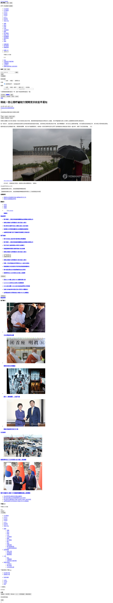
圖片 (5, 39)
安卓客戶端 (7, 573)
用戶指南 (9, 565)
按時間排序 (9, 84)
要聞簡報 (6, 38)
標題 (11, 80)
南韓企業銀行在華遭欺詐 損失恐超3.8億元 (15, 222)
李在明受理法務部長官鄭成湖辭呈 (13, 496)
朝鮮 (5, 31)
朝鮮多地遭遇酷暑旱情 (10, 199)
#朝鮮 (5, 207)
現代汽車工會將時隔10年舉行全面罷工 (14, 245)
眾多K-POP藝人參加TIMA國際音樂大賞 (15, 279)
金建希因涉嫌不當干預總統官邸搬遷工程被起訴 (17, 232)
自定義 (28, 87)
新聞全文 (17, 80)
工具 (5, 556)
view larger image (8, 180)
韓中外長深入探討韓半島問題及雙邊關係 (15, 238)
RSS (5, 60)
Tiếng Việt (6, 526)
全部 (7, 80)
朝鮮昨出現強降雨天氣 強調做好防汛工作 (15, 197)
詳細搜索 (3, 76)
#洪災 (5, 204)
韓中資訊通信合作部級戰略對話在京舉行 (15, 269)
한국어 (5, 517)
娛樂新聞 (6, 47)
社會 (5, 28)
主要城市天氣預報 (9, 61)
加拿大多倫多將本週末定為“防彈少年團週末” (16, 289)
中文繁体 (6, 515)
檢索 (2, 74)
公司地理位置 (10, 567)
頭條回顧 (6, 44)
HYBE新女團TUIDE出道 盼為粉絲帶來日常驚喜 (17, 286)
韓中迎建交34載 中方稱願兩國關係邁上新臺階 (15, 493)
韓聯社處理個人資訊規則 (10, 66)
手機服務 (6, 63)
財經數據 (6, 36)
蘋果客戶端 (7, 574)
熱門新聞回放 (10, 546)
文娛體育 (6, 30)
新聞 (5, 528)
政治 (5, 25)
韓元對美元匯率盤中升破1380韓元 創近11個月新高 (17, 499)
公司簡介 (6, 64)
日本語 (5, 520)
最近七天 (21, 87)
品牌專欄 (6, 549)
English (5, 518)
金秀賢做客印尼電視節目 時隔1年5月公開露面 (16, 292)
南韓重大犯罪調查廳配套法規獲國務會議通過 (16, 229)
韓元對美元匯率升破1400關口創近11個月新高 (16, 225)
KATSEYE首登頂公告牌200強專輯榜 (14, 282)
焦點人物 (6, 34)
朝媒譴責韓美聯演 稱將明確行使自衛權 (14, 248)
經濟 (5, 26)
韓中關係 (6, 33)
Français (6, 524)
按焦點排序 (17, 84)
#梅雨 (5, 206)
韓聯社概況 (7, 562)
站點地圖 (6, 577)
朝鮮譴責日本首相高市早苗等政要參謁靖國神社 (17, 266)
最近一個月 (13, 87)
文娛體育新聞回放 (12, 548)
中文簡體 (3, 512)
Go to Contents (4, 1)
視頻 (5, 41)
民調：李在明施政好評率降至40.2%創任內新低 (16, 263)
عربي (5, 522)
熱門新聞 (6, 45)
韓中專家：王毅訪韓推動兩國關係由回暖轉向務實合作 (18, 219)
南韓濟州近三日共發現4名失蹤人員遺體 (14, 273)
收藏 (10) (6, 50)
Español (6, 523)
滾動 (5, 23)
